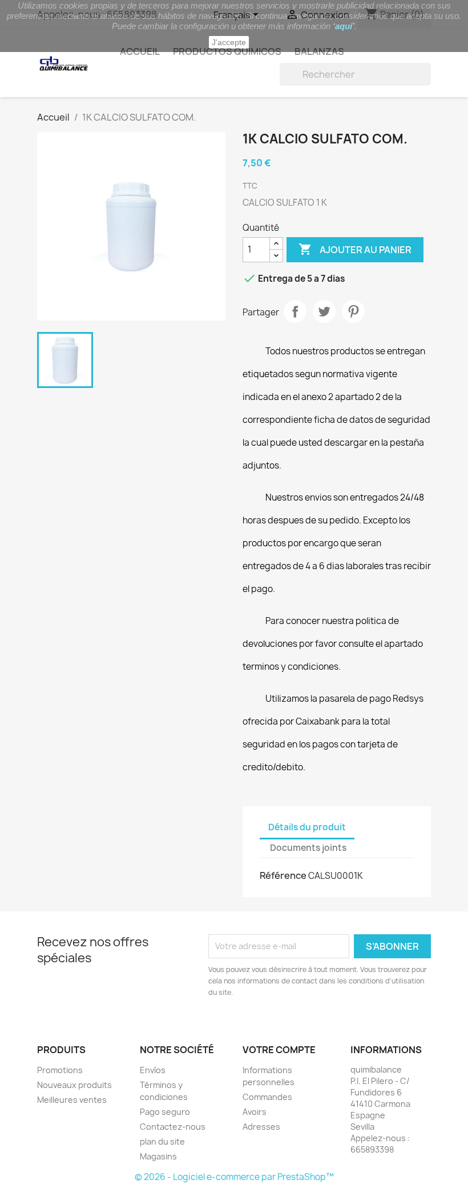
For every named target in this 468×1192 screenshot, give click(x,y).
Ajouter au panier (354, 249)
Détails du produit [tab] (307, 827)
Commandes (267, 1096)
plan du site (162, 1141)
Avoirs (255, 1111)
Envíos (153, 1070)
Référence (283, 875)
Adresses (261, 1126)
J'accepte (229, 42)
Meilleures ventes (72, 1099)
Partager (295, 311)
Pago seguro (165, 1111)
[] (426, 82)
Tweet (324, 311)
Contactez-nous (172, 1126)
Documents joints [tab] (308, 848)
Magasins (158, 1156)
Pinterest (353, 311)
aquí (343, 26)
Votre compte (279, 1049)
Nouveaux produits (74, 1084)
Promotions (60, 1070)
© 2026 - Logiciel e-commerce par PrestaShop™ (234, 1177)
